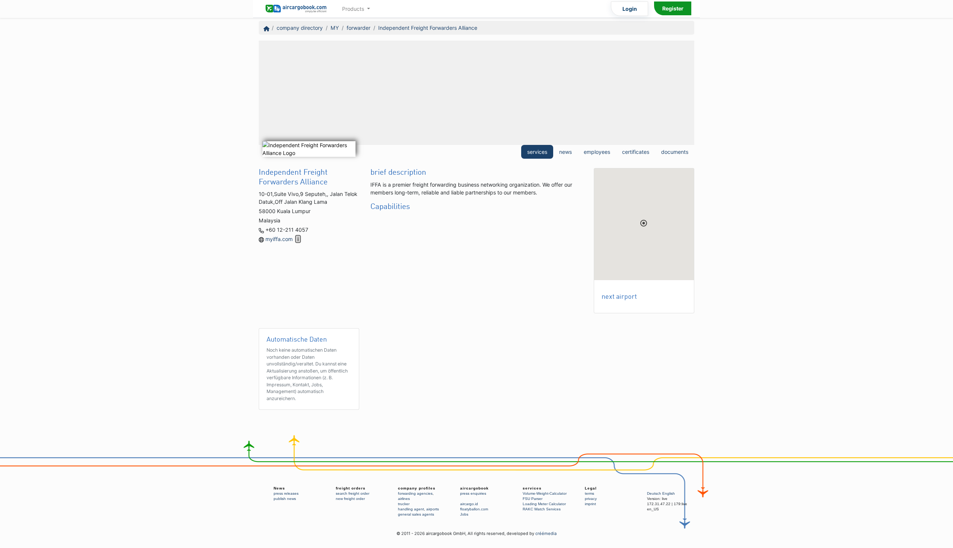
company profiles (417, 488)
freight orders (351, 488)
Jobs (464, 514)
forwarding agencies (415, 493)
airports (432, 509)
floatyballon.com (474, 509)
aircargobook (474, 488)
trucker (403, 504)
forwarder (358, 28)
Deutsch (654, 493)
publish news (285, 499)
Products (354, 9)
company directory (300, 28)
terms (589, 493)
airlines (404, 499)
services (537, 152)
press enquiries (473, 493)
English (668, 493)
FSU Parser (532, 499)
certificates (635, 152)
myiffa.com (279, 239)
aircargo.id (469, 504)
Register (672, 8)
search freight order (352, 493)
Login (629, 9)
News (279, 488)
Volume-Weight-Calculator (545, 493)
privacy (591, 499)
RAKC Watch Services (542, 509)
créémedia (546, 533)
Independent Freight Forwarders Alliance (427, 28)
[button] (643, 223)
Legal (591, 488)
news (565, 152)
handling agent (411, 509)
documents (674, 152)
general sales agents (416, 514)
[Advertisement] (476, 93)
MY (335, 28)
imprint (590, 504)
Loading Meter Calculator (544, 504)
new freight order (350, 499)
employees (597, 152)
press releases (286, 493)
